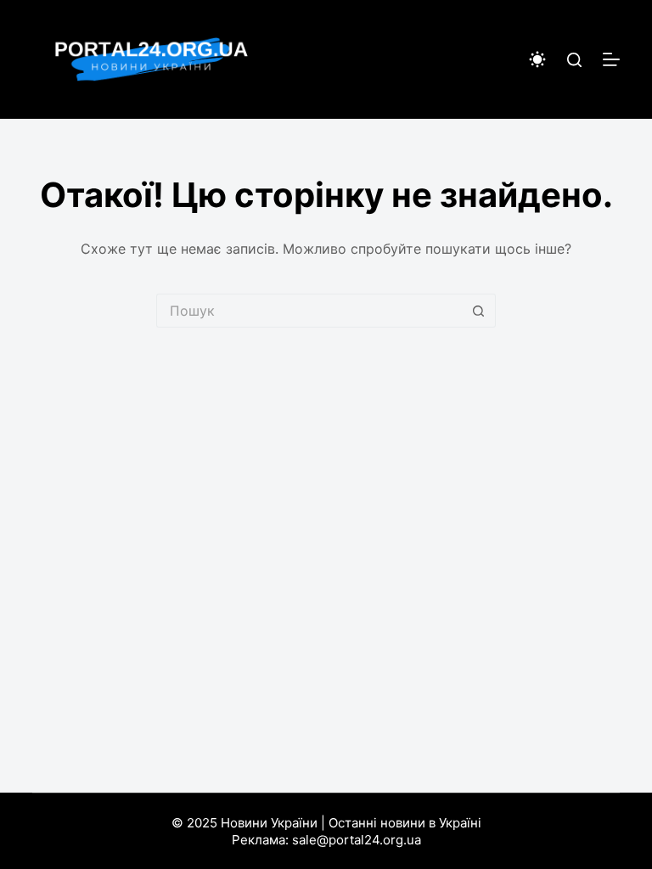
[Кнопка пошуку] (479, 311)
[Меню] (611, 59)
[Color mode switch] (537, 59)
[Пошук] (574, 60)
